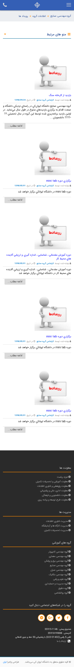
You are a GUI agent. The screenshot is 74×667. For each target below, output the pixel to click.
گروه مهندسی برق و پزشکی (56, 561)
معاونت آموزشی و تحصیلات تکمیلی (52, 482)
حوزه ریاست (62, 477)
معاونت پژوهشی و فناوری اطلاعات (52, 486)
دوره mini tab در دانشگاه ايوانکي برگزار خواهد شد (44, 192)
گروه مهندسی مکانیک (58, 575)
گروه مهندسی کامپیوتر (58, 552)
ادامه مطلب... (15, 126)
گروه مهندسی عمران (59, 570)
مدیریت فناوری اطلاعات (57, 521)
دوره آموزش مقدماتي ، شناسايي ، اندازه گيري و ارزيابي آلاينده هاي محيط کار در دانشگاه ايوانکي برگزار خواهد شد (38, 271)
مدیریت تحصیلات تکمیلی (56, 530)
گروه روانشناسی (61, 593)
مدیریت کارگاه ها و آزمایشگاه (55, 526)
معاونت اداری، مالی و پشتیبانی (54, 491)
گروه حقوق (63, 588)
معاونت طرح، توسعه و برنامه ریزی (53, 500)
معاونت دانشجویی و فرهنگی (55, 495)
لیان (5, 662)
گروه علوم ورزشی (60, 579)
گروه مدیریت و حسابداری (56, 584)
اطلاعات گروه (39, 16)
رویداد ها (23, 16)
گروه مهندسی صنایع (60, 16)
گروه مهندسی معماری (58, 556)
